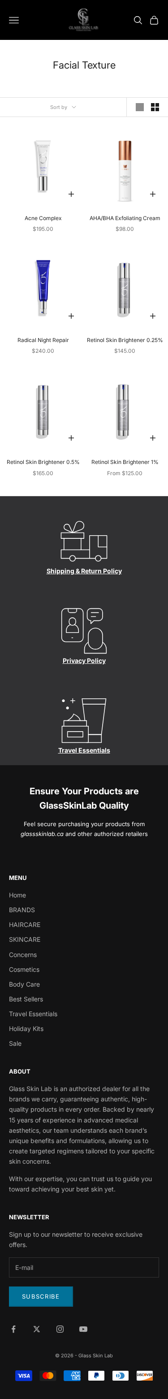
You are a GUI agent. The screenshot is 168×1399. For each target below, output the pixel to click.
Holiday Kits (26, 1028)
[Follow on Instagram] (60, 1329)
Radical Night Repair (43, 340)
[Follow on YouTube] (83, 1329)
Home (17, 895)
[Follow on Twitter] (36, 1329)
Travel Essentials (84, 750)
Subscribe (41, 1296)
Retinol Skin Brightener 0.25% (125, 340)
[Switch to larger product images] (140, 107)
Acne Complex (43, 218)
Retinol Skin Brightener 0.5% (43, 462)
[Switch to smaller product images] (155, 107)
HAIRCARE (24, 924)
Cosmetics (24, 969)
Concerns (23, 954)
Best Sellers (26, 999)
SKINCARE (24, 939)
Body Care (24, 984)
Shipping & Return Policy (84, 571)
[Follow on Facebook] (13, 1329)
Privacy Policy (84, 660)
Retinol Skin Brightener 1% (125, 462)
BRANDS (22, 910)
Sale (15, 1043)
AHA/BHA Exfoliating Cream (125, 218)
